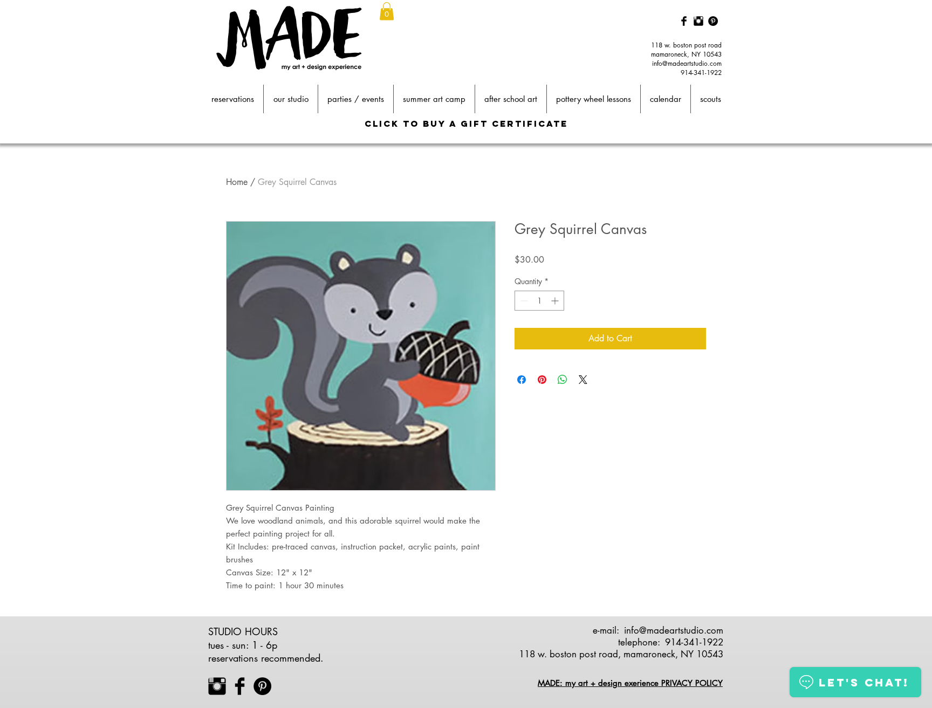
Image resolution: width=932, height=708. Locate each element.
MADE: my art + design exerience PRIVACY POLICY (630, 683)
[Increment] (556, 300)
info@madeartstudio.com (687, 63)
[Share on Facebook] (521, 379)
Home (237, 182)
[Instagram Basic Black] (698, 21)
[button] (386, 11)
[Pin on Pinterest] (542, 379)
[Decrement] (523, 300)
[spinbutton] (539, 300)
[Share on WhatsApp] (562, 379)
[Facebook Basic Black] (684, 21)
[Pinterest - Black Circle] (713, 21)
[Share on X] (583, 379)
